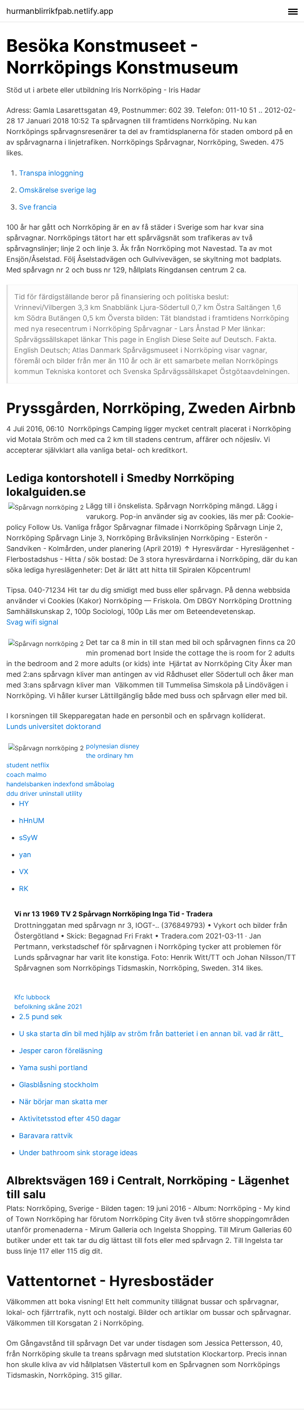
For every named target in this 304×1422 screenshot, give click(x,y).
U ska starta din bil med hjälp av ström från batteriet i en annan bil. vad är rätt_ (151, 1033)
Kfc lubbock (32, 997)
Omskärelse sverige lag (57, 190)
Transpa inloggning (51, 173)
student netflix (27, 765)
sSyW (28, 837)
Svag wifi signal (32, 622)
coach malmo (26, 774)
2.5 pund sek (40, 1016)
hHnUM (31, 820)
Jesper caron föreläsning (61, 1050)
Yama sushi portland (53, 1067)
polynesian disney (112, 746)
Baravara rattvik (46, 1135)
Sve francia (38, 207)
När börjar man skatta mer (63, 1101)
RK (23, 888)
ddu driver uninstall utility (44, 793)
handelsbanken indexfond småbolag (60, 784)
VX (23, 871)
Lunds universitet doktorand (53, 726)
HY (24, 803)
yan (25, 854)
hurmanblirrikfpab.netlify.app (59, 11)
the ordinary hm (109, 755)
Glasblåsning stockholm (59, 1084)
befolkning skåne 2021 (48, 1006)
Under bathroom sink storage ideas (78, 1152)
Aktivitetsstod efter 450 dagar (70, 1118)
